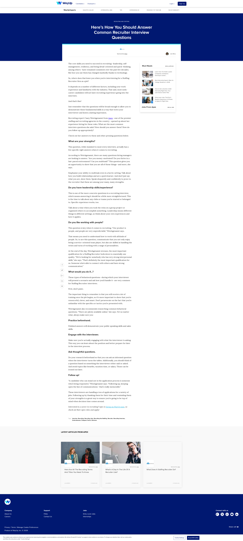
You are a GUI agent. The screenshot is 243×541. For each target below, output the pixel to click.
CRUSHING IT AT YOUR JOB (154, 10)
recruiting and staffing (100, 418)
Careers (7, 517)
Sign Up (182, 3)
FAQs (46, 514)
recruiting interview (119, 418)
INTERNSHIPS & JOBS (106, 10)
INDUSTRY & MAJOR (88, 10)
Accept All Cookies (193, 537)
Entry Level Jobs (89, 514)
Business (94, 420)
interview (74, 418)
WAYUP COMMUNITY (173, 10)
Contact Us (48, 517)
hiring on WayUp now (115, 407)
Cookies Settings (179, 537)
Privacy (7, 527)
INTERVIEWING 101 (134, 10)
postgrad (84, 420)
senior (89, 420)
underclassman (76, 420)
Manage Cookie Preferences (27, 527)
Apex (126, 53)
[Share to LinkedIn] (62, 281)
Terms (13, 527)
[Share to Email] (62, 286)
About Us (8, 514)
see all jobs (171, 107)
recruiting (81, 418)
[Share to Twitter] (62, 270)
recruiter (110, 418)
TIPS (121, 10)
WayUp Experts (70, 10)
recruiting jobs (89, 418)
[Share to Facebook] (62, 265)
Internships (87, 517)
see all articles (169, 66)
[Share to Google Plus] (62, 275)
